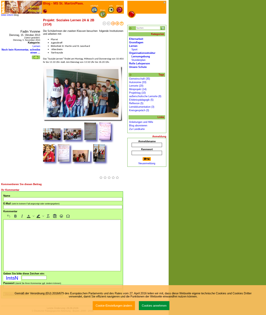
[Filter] (130, 28)
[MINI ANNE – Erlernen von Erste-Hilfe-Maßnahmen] (113, 24)
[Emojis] (61, 216)
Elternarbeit (136, 38)
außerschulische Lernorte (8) (145, 96)
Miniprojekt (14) (137, 89)
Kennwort (147, 149)
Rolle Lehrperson (139, 63)
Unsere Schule (138, 67)
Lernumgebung (140, 56)
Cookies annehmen (154, 305)
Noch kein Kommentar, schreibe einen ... (21, 51)
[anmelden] (147, 159)
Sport (134, 49)
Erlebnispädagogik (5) (141, 99)
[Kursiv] (22, 216)
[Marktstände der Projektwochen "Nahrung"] (117, 24)
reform (10, 15)
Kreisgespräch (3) (139, 110)
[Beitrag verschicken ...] (36, 57)
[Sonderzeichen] (68, 216)
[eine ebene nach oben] (121, 24)
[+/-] (130, 75)
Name (6, 195)
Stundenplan (138, 60)
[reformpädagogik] (23, 7)
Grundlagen (136, 42)
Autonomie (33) (137, 82)
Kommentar (10, 211)
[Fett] (15, 216)
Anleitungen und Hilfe (141, 122)
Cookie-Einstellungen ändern (114, 305)
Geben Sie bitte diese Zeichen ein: (24, 273)
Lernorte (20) (136, 85)
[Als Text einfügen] (54, 216)
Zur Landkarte (137, 129)
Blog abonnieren (138, 125)
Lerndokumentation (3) (141, 106)
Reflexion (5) (136, 103)
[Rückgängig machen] (8, 216)
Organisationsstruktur (142, 52)
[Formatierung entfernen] (48, 216)
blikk (3, 15)
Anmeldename (147, 141)
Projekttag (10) (137, 92)
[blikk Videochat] (3, 7)
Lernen (36, 46)
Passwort (32, 283)
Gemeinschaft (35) (139, 78)
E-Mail (31, 203)
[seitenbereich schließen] (164, 2)
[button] (30, 216)
